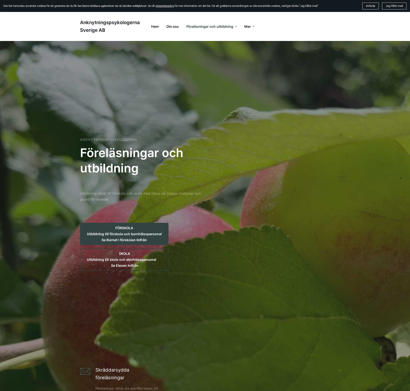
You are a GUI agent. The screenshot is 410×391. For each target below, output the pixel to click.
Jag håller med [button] (394, 5)
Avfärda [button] (370, 5)
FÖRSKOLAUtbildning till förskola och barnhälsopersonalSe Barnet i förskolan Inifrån (124, 234)
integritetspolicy (165, 5)
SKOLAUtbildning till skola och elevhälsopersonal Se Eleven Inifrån (124, 259)
